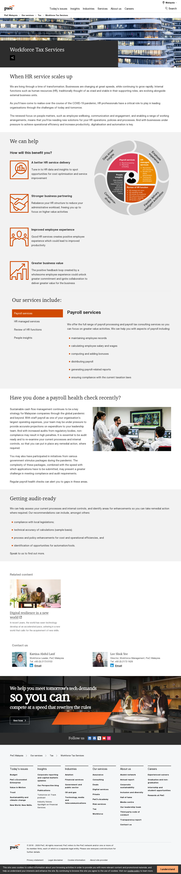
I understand (167, 869)
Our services (28, 15)
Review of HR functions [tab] (28, 329)
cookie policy (133, 871)
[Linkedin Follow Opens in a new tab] (31, 665)
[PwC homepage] (9, 7)
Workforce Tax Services (56, 15)
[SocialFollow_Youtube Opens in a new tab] (104, 738)
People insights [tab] (23, 337)
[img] (12, 57)
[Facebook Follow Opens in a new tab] (94, 738)
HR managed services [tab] (27, 321)
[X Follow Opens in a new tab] (99, 738)
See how (18, 720)
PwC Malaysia (11, 15)
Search (173, 8)
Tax (39, 15)
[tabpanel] (120, 346)
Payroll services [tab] (23, 313)
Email (38, 666)
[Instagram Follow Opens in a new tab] (109, 738)
